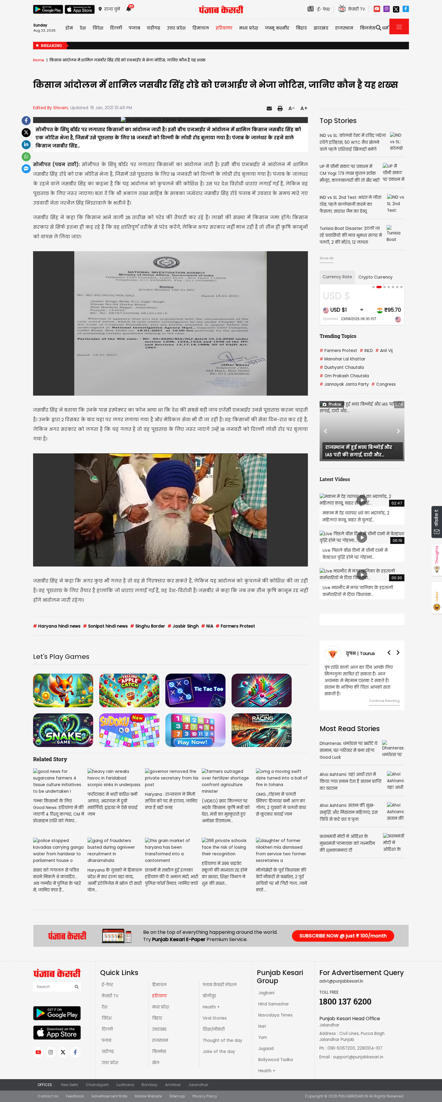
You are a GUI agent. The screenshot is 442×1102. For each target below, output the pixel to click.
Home (38, 60)
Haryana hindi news (57, 626)
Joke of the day (219, 1051)
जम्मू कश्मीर (277, 28)
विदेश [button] (98, 28)
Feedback (75, 1096)
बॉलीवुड (209, 996)
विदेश (107, 1018)
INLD (366, 350)
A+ (304, 108)
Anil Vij (384, 350)
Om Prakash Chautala (344, 376)
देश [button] (83, 28)
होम (69, 28)
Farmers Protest (235, 626)
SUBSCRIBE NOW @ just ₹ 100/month (343, 935)
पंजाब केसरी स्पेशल (220, 985)
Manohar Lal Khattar (342, 359)
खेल (155, 1063)
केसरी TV (110, 996)
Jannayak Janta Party (344, 384)
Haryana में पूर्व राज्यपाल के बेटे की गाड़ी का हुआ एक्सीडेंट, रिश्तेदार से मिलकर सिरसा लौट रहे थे (350, 45)
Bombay (150, 1084)
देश (104, 1007)
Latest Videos (335, 479)
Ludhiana (125, 1084)
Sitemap (177, 1096)
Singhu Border (147, 626)
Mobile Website (148, 1096)
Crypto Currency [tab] (375, 277)
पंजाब (106, 1040)
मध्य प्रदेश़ (248, 28)
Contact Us (48, 1096)
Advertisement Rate (109, 1096)
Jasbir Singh (183, 626)
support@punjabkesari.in (358, 1057)
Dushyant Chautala (342, 367)
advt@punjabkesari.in (341, 981)
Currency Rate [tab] (337, 277)
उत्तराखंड (159, 1029)
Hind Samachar (273, 1004)
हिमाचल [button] (200, 28)
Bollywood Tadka (275, 1060)
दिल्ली (116, 28)
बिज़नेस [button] (368, 28)
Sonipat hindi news (105, 626)
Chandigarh (97, 1084)
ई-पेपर (107, 985)
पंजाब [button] (134, 28)
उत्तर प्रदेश (176, 28)
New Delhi (69, 1084)
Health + (211, 1007)
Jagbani (266, 993)
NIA (207, 626)
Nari (262, 1026)
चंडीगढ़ (108, 1051)
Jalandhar (198, 1084)
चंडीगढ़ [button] (153, 28)
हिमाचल (159, 985)
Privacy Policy (204, 1096)
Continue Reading (384, 694)
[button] (326, 431)
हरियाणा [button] (224, 28)
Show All (326, 258)
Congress (383, 384)
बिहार (301, 28)
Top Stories (338, 120)
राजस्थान (160, 1040)
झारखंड (321, 28)
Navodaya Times (275, 1015)
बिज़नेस (159, 1051)
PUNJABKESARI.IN (353, 1096)
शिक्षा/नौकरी (214, 1029)
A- (291, 108)
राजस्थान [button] (344, 28)
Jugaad (266, 1048)
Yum (262, 1037)
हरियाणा (159, 996)
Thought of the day (222, 1040)
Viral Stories (215, 1018)
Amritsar (173, 1084)
